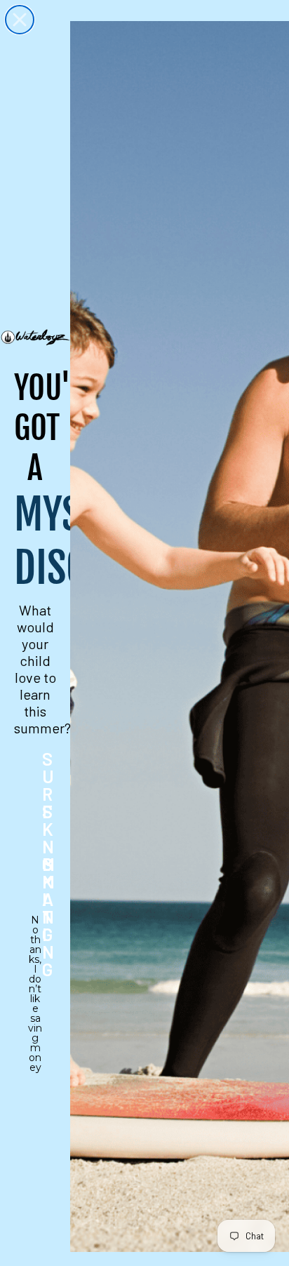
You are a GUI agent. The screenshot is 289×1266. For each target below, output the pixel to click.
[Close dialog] (20, 20)
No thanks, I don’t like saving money (35, 929)
